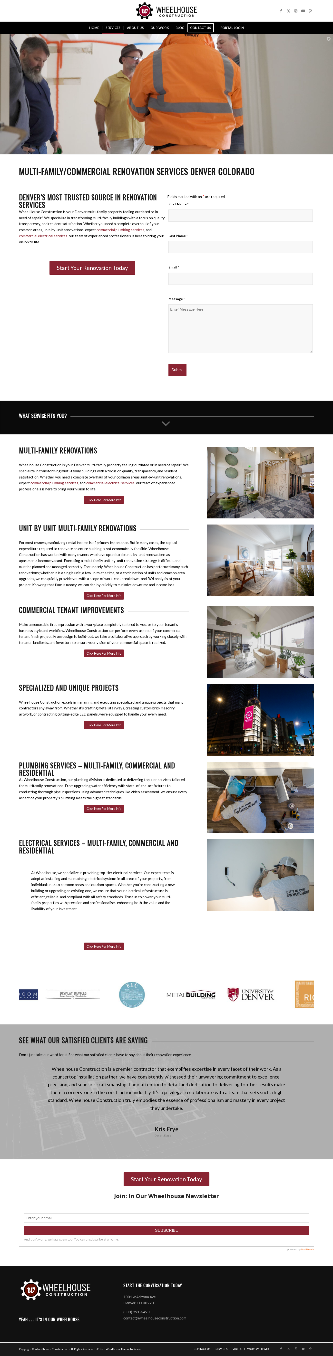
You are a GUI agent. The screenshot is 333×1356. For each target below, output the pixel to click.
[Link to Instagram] (295, 10)
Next (303, 1072)
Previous (30, 1072)
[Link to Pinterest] (310, 10)
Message (176, 299)
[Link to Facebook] (281, 10)
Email (173, 267)
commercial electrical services (43, 236)
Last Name (178, 236)
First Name (178, 204)
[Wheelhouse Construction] (166, 10)
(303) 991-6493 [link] (136, 1331)
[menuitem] (94, 28)
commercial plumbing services (120, 230)
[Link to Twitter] (288, 10)
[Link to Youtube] (303, 10)
